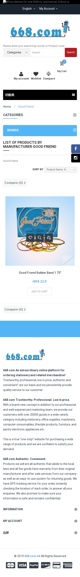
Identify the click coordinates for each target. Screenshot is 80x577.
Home (7, 106)
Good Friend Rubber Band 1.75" (40, 272)
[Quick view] (39, 238)
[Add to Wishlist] (30, 238)
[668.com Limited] (40, 28)
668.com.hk (32, 556)
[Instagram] (75, 158)
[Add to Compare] (49, 238)
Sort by (37, 169)
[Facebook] (75, 148)
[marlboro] (25, 353)
